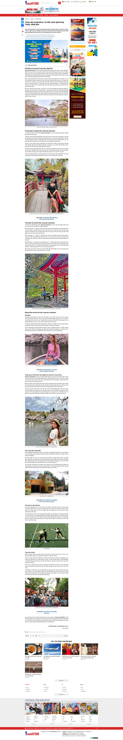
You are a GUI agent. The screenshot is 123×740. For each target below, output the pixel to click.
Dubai (45, 719)
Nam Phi (46, 689)
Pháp (46, 691)
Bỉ (62, 684)
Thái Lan (27, 716)
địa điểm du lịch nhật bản (33, 632)
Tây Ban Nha (73, 721)
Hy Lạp (64, 687)
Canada (82, 716)
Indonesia (36, 718)
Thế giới (41, 15)
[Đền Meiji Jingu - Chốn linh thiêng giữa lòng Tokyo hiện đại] (33, 667)
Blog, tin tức (93, 1)
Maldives (28, 721)
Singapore (36, 716)
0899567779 (70, 728)
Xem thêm (34, 724)
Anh (63, 716)
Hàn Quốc (47, 687)
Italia (72, 718)
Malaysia (28, 718)
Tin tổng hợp (31, 15)
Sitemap (56, 728)
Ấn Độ (44, 684)
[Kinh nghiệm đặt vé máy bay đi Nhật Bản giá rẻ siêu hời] (52, 649)
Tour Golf (84, 1)
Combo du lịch (76, 1)
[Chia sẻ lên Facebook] (22, 19)
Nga (82, 689)
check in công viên (42, 632)
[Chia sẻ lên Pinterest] (39, 636)
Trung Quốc (46, 717)
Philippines (84, 691)
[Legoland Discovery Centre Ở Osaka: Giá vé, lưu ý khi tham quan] (70, 649)
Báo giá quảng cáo (49, 728)
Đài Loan (54, 719)
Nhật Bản (28, 691)
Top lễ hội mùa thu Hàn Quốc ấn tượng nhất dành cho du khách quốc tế (40, 34)
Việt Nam (36, 15)
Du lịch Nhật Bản (38, 18)
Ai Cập (90, 721)
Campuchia (28, 719)
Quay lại (66, 635)
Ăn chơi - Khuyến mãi (53, 15)
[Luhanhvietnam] (32, 733)
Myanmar (28, 689)
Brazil (90, 716)
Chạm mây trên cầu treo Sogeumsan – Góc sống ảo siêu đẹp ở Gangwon (40, 36)
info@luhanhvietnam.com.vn (71, 735)
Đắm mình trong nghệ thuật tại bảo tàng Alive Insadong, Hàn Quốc (39, 38)
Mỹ (82, 687)
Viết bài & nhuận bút (30, 728)
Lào (34, 719)
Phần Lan (65, 691)
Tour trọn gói (67, 1)
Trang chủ (27, 18)
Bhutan (81, 684)
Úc (44, 721)
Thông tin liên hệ (40, 728)
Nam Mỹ (64, 689)
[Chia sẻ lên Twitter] (22, 22)
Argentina (83, 721)
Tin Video (46, 15)
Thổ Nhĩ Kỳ (65, 721)
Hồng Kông (54, 717)
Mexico (90, 719)
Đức (63, 718)
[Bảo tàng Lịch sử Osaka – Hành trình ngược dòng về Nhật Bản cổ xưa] (89, 649)
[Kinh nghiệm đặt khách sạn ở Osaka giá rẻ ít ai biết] (33, 649)
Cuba (27, 687)
